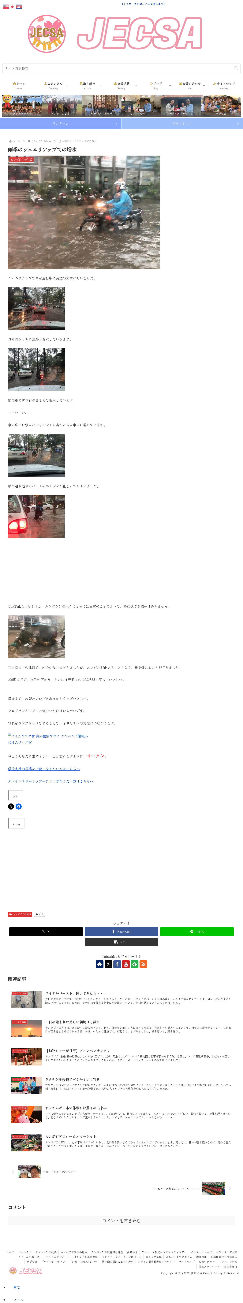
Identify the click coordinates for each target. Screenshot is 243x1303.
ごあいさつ (24, 1252)
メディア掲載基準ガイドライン (156, 1262)
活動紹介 (132, 1252)
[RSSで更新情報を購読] (143, 964)
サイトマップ (187, 1262)
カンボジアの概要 (46, 1252)
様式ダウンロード (209, 1266)
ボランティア (182, 123)
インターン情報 (228, 1262)
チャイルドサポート (58, 1257)
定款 (74, 1262)
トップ (10, 1252)
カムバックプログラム (179, 1257)
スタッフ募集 (154, 1257)
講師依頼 (201, 1257)
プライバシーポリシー (54, 1262)
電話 (16, 1287)
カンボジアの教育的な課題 (107, 1252)
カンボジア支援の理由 (74, 1252)
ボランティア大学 (226, 1252)
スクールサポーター (30, 1257)
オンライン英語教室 (86, 1257)
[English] (6, 5)
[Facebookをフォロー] (117, 964)
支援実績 (32, 1262)
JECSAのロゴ (89, 1262)
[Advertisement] (121, 570)
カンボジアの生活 (22, 914)
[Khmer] (19, 5)
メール (18, 1299)
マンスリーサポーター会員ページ (122, 1257)
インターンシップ (201, 1252)
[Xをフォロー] (108, 964)
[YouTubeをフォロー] (126, 964)
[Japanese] (12, 5)
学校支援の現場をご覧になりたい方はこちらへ (44, 768)
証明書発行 (230, 1266)
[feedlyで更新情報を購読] (134, 964)
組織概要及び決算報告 (224, 1257)
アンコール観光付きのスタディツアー (164, 1252)
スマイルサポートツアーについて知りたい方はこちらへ (50, 781)
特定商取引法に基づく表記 (118, 1262)
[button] (236, 68)
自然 (41, 914)
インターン (61, 123)
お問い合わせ (207, 1262)
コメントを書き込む (121, 1220)
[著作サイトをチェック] (99, 964)
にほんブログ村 (20, 742)
